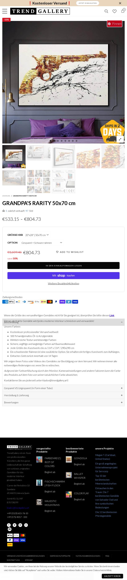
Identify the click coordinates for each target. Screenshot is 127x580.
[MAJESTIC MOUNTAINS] (39, 502)
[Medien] (120, 139)
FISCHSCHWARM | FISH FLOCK (53, 483)
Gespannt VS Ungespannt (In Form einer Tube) (28, 388)
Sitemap (29, 560)
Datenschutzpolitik (60, 556)
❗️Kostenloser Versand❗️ (49, 3)
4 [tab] (61, 141)
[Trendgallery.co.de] (40, 11)
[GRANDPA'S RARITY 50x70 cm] (63, 82)
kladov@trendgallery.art (18, 507)
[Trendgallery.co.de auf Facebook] (9, 525)
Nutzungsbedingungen (88, 556)
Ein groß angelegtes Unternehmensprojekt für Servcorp (106, 467)
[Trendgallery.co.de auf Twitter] (14, 525)
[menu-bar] (5, 11)
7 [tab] (73, 141)
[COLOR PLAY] (69, 494)
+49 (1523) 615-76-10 (17, 513)
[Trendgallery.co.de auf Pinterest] (20, 525)
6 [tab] (69, 141)
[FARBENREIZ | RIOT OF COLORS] (39, 459)
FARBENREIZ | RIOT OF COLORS (53, 462)
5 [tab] (65, 141)
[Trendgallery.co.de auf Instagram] (26, 525)
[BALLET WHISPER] (69, 475)
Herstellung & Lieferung (16, 395)
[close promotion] (120, 3)
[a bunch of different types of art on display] (63, 181)
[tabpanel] (63, 82)
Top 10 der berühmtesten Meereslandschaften (105, 479)
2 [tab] (54, 141)
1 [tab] (50, 141)
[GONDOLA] (69, 459)
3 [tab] (58, 141)
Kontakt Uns (13, 560)
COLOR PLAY (81, 493)
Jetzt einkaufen (88, 3)
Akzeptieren (112, 576)
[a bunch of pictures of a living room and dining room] (38, 181)
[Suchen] (106, 11)
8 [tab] (76, 141)
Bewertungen (11, 402)
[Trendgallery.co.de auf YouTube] (9, 529)
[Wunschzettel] (114, 11)
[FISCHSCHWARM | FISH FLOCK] (39, 483)
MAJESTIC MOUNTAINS (52, 502)
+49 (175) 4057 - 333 (17, 517)
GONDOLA (80, 458)
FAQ (107, 556)
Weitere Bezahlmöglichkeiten (63, 283)
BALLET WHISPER (79, 475)
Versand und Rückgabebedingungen (26, 556)
